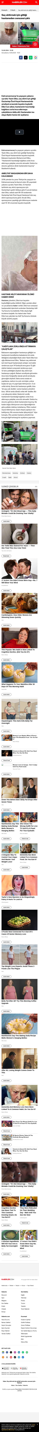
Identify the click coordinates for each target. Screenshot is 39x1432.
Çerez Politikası (25, 1325)
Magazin (4, 1300)
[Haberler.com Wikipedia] (7, 1357)
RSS (22, 1339)
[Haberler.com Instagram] (14, 1352)
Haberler (4, 1292)
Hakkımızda (4, 1285)
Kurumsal (24, 1316)
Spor (3, 1298)
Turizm (23, 1303)
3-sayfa (4, 477)
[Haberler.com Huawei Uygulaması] (24, 1368)
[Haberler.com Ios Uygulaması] (6, 1368)
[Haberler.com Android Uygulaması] (15, 1368)
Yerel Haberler (25, 1309)
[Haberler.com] (8, 1279)
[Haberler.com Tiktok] (14, 1357)
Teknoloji (23, 1298)
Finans (23, 1300)
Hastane (29, 473)
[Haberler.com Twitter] (10, 1352)
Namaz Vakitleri (6, 1322)
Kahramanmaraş (6, 473)
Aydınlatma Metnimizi (8, 1429)
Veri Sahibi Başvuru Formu (29, 1331)
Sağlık (9, 477)
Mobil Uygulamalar (26, 1336)
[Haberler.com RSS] (3, 1357)
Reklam (11, 1285)
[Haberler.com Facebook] (7, 1352)
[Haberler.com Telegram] (18, 1357)
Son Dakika (5, 1303)
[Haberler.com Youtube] (10, 1357)
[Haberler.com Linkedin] (18, 1352)
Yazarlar (23, 1306)
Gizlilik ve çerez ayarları (8, 1389)
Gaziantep (15, 473)
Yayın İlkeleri (30, 1285)
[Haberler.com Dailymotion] (22, 1357)
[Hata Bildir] (18, 1389)
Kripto (3, 1306)
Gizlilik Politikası (25, 1322)
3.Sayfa (12, 10)
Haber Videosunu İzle (20, 46)
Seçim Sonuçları (6, 1325)
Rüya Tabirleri (6, 1331)
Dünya (3, 1312)
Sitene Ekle (24, 1342)
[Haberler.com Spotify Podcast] (26, 1352)
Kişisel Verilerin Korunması (29, 1328)
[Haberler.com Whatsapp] (22, 1352)
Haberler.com (6, 1316)
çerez (33, 1425)
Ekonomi (4, 1295)
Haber (13, 1385)
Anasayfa (4, 10)
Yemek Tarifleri (6, 1333)
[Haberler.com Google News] (3, 1352)
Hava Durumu (6, 1319)
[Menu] (3, 2)
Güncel (16, 477)
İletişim (17, 1285)
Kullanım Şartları (25, 1319)
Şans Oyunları (6, 1328)
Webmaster (24, 1333)
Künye (23, 1285)
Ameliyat (22, 473)
